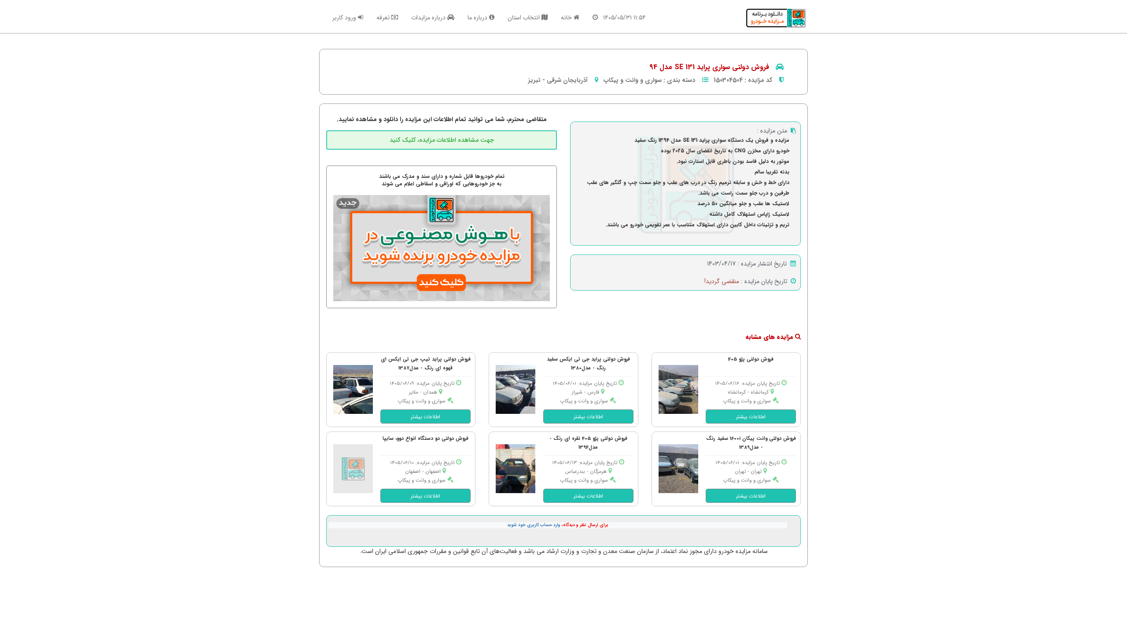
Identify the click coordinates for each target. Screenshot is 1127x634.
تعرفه (383, 17)
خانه (567, 17)
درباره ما (478, 17)
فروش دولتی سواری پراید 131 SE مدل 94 (709, 67)
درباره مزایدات (429, 17)
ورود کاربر (345, 17)
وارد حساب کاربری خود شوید (533, 525)
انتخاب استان (524, 17)
